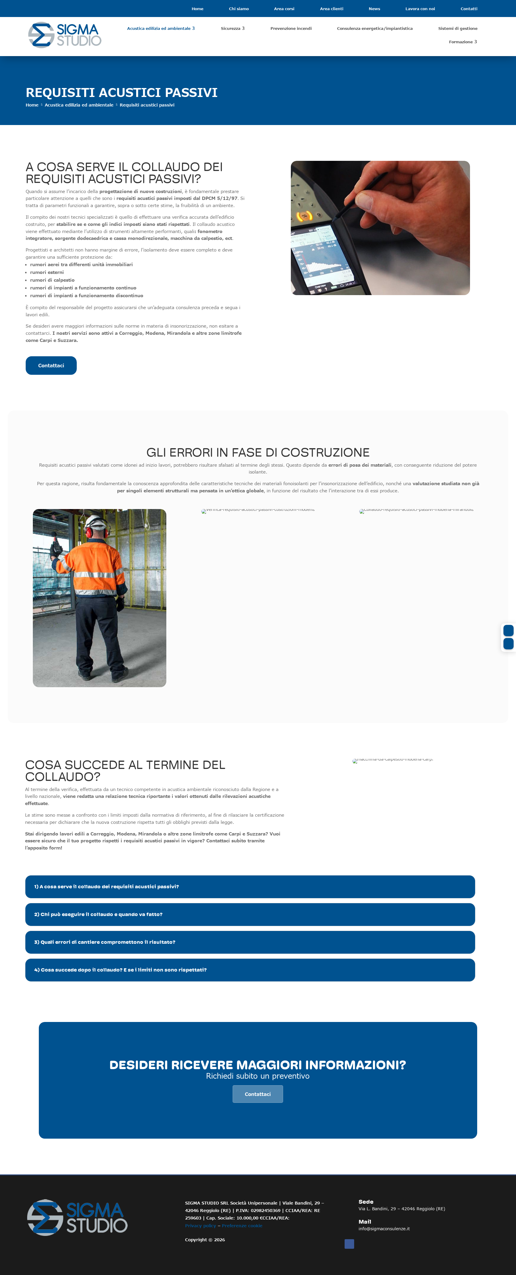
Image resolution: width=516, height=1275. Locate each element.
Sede (366, 1202)
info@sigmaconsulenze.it (384, 1228)
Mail (365, 1222)
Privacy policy (200, 1225)
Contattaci (51, 365)
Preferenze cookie (242, 1225)
